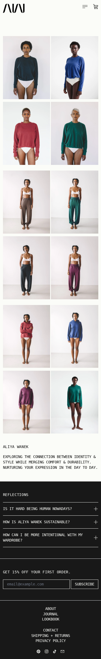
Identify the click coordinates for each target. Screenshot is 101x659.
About (50, 608)
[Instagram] (46, 651)
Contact (50, 630)
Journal (50, 614)
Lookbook (50, 619)
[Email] (62, 651)
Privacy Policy (51, 641)
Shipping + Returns (50, 635)
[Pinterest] (38, 651)
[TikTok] (55, 651)
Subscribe (84, 584)
